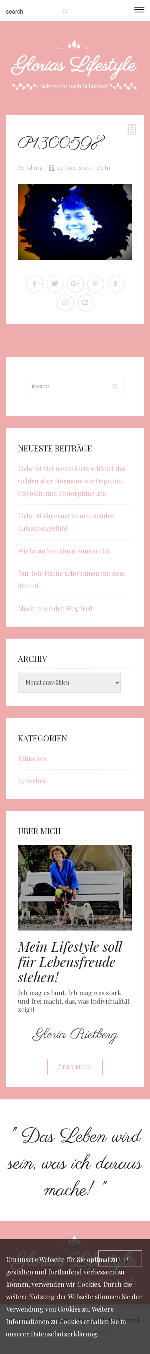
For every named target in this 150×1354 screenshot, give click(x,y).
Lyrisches (32, 781)
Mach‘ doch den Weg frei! (55, 608)
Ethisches (32, 758)
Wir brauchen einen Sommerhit (64, 551)
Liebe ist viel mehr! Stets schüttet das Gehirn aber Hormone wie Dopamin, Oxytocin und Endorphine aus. (72, 480)
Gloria (34, 168)
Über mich (75, 1066)
